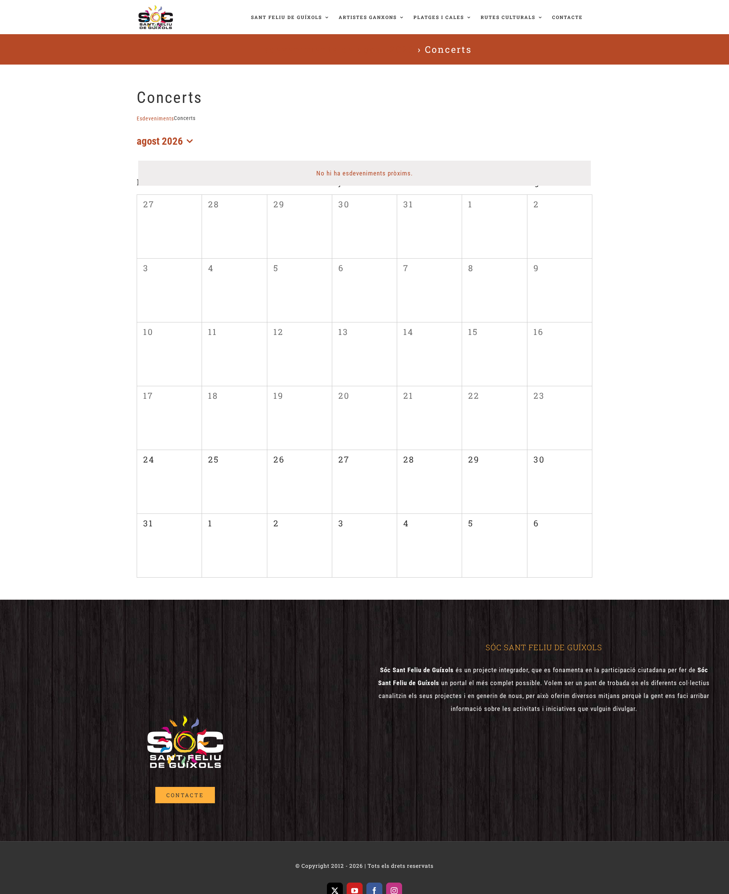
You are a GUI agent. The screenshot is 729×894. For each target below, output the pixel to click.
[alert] (364, 173)
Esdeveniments (155, 118)
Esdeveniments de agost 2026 (335, 49)
